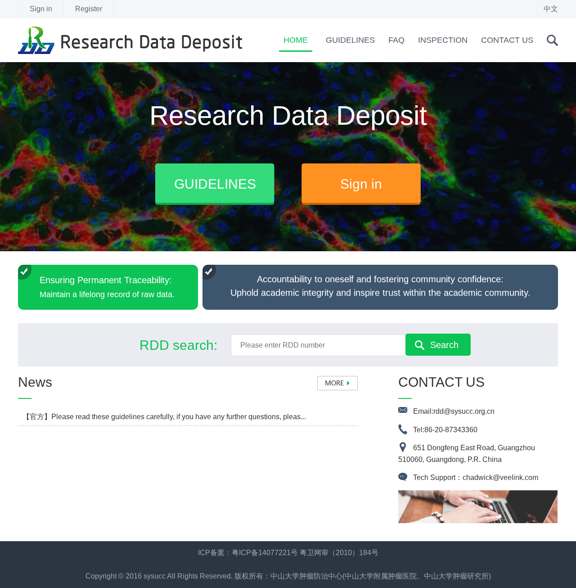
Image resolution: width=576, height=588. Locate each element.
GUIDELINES (350, 40)
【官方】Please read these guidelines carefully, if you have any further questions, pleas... (164, 417)
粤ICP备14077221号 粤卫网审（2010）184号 (305, 552)
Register (88, 9)
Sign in (41, 9)
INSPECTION (443, 40)
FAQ (396, 40)
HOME (296, 40)
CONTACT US (507, 40)
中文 (551, 9)
